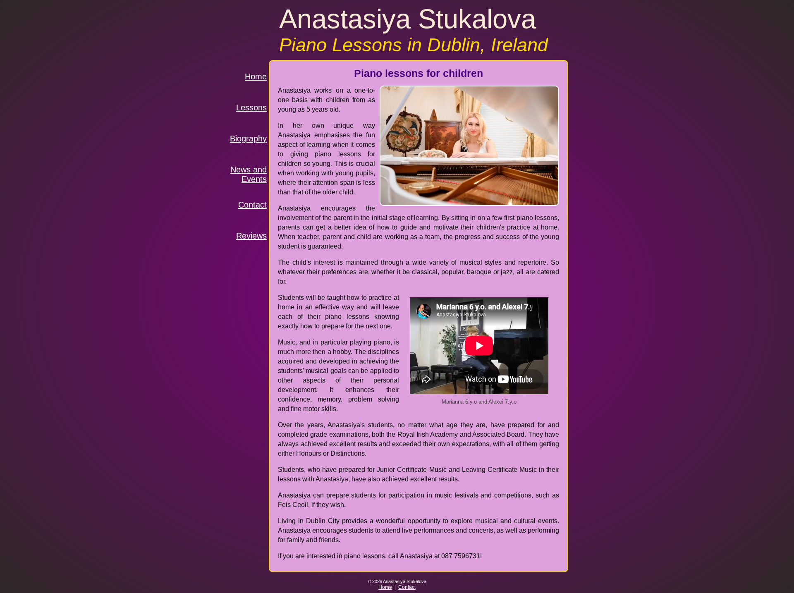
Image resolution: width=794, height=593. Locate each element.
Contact (252, 204)
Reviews (251, 235)
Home (256, 76)
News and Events (248, 172)
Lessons (251, 107)
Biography (248, 138)
